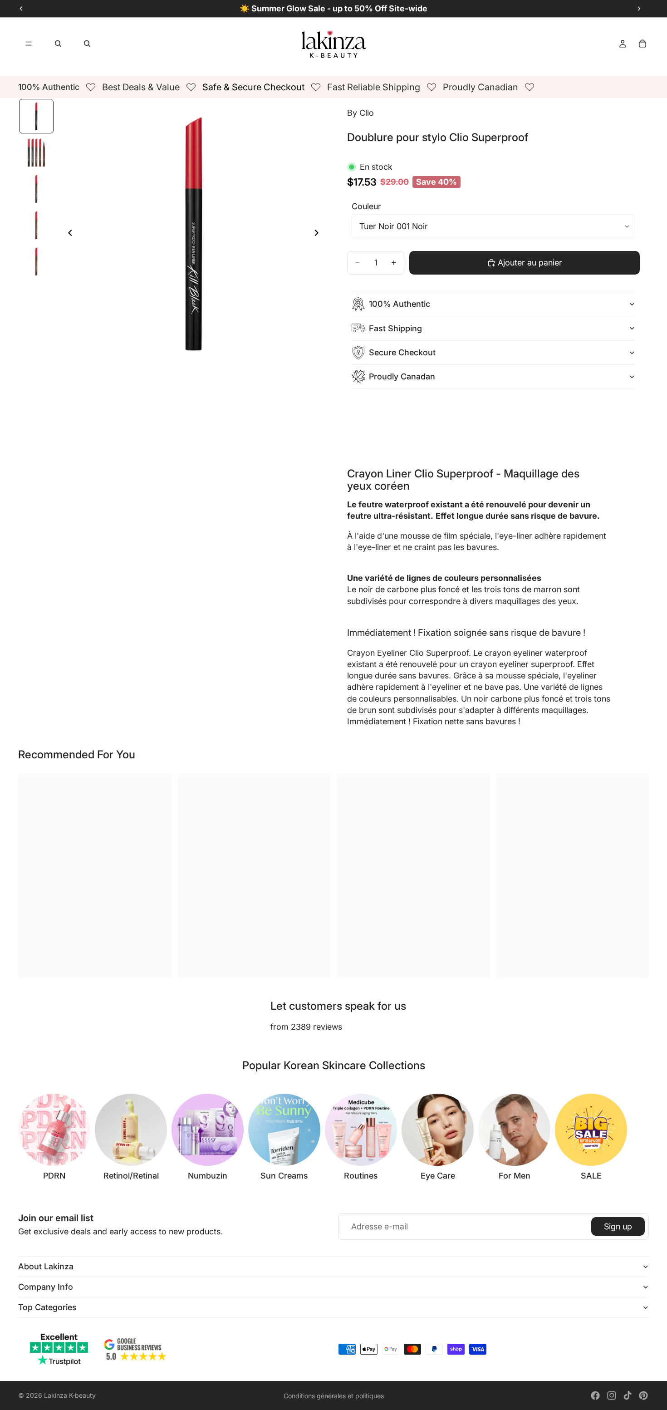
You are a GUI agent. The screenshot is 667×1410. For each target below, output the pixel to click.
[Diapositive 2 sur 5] (36, 152)
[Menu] (28, 43)
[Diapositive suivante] (319, 234)
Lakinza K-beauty (70, 1395)
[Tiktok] (627, 1395)
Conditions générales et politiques (334, 1396)
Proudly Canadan (402, 376)
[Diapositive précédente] (68, 234)
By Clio (360, 113)
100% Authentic (399, 304)
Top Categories (47, 1307)
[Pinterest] (643, 1395)
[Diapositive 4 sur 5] (36, 225)
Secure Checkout (402, 352)
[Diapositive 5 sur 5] (36, 261)
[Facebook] (595, 1395)
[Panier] (642, 44)
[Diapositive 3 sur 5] (36, 188)
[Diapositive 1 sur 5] (36, 116)
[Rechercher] (58, 44)
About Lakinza (46, 1266)
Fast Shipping (395, 328)
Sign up (618, 1226)
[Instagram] (611, 1395)
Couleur (366, 206)
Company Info (45, 1287)
